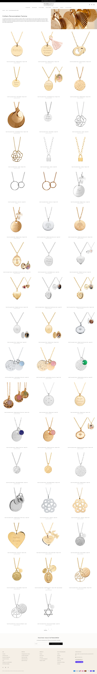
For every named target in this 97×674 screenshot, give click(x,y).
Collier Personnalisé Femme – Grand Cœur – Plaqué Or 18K (16, 552)
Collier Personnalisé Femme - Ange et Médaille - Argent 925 (80, 552)
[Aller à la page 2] (51, 629)
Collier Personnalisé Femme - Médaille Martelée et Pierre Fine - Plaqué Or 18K (16, 412)
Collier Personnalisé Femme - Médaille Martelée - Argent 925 (80, 482)
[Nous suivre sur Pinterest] (8, 667)
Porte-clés (59, 660)
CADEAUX (61, 7)
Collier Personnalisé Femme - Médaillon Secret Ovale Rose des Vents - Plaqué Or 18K (80, 307)
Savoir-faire (42, 655)
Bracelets (59, 655)
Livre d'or (41, 657)
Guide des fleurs (24, 660)
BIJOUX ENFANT (55, 7)
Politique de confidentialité (7, 662)
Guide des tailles (24, 657)
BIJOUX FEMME (41, 7)
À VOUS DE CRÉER (68, 7)
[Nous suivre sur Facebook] (2, 667)
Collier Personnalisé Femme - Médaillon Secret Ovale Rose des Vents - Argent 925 (48, 307)
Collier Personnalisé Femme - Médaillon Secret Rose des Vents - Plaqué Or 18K (80, 447)
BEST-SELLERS (34, 7)
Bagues (58, 657)
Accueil (3, 10)
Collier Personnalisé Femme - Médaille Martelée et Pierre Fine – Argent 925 (80, 377)
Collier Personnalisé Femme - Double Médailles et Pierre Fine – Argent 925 (17, 377)
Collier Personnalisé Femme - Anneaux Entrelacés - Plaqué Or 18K (80, 61)
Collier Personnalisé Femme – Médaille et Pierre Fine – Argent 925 (16, 447)
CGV (3, 660)
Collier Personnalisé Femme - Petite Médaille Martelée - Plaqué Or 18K (48, 482)
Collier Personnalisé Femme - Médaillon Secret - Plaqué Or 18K (48, 342)
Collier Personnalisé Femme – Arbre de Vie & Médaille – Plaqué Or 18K (80, 587)
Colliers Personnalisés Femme (13, 10)
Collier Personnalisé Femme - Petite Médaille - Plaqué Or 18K (16, 96)
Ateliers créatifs (42, 660)
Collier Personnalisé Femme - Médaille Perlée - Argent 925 (48, 412)
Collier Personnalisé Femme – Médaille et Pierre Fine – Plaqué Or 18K (48, 447)
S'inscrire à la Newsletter (56, 643)
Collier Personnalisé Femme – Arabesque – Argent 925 (48, 517)
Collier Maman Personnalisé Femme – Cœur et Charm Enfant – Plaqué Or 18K (48, 552)
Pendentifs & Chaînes (61, 662)
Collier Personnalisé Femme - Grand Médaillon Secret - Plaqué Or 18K (48, 96)
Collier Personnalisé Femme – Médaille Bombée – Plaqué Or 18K (17, 61)
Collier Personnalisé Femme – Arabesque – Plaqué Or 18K (80, 517)
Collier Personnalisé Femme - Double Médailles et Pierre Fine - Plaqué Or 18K (48, 377)
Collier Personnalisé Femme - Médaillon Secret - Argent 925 (16, 342)
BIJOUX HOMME (48, 7)
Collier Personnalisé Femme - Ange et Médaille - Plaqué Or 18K (17, 587)
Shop (7, 10)
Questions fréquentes (6, 657)
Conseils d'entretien (25, 655)
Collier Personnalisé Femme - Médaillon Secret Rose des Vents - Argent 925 (80, 342)
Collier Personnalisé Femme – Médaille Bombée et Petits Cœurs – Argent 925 (16, 517)
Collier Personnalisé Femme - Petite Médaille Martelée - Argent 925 (17, 482)
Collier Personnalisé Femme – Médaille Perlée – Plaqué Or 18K (80, 412)
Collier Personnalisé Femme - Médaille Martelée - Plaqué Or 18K (80, 96)
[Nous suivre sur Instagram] (5, 667)
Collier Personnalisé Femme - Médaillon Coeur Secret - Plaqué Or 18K (17, 307)
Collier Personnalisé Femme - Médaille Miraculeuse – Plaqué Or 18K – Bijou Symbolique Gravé (48, 588)
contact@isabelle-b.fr (79, 659)
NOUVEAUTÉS (28, 7)
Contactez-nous (5, 655)
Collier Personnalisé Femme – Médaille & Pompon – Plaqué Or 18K (48, 61)
